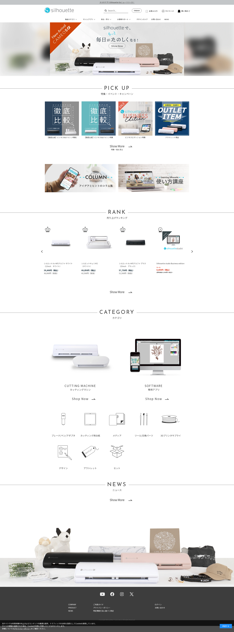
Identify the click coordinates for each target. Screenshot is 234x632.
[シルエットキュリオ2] (98, 242)
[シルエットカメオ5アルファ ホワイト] (61, 242)
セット (117, 468)
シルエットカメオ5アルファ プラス (132, 263)
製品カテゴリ (70, 19)
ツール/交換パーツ (144, 435)
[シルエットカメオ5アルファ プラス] (136, 242)
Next (192, 251)
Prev (42, 251)
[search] (105, 10)
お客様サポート (122, 19)
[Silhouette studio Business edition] (173, 242)
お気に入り (153, 11)
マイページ (169, 11)
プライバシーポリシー (101, 607)
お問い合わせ (156, 19)
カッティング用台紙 (90, 435)
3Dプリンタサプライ (171, 435)
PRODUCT (72, 607)
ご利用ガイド (98, 604)
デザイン (63, 468)
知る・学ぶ (105, 19)
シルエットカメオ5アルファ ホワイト (58, 263)
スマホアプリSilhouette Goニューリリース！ (117, 2)
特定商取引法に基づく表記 (103, 611)
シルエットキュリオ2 (89, 263)
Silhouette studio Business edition (170, 263)
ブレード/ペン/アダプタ (63, 435)
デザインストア (142, 19)
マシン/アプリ (88, 19)
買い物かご (185, 11)
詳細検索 (137, 10)
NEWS (166, 19)
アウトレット (90, 468)
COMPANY (72, 604)
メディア (117, 435)
